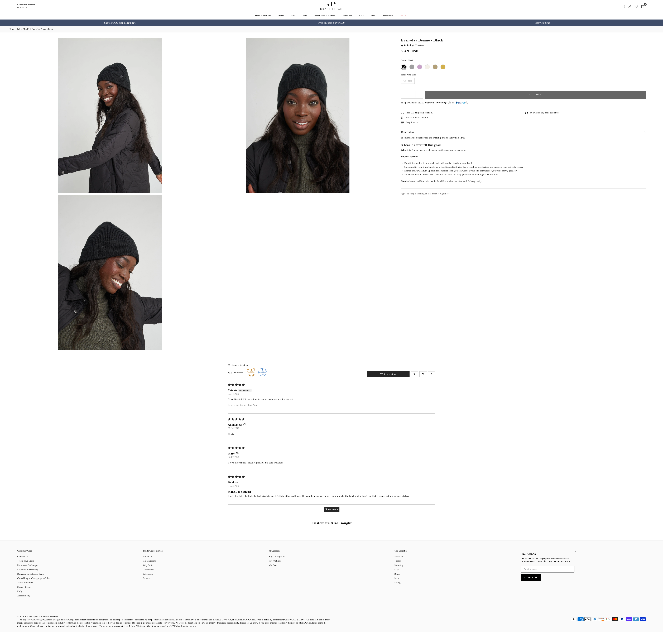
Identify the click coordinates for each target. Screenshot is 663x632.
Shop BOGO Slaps (120, 22)
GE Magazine (149, 560)
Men (373, 16)
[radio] (404, 67)
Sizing (397, 582)
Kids (361, 16)
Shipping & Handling (27, 569)
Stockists (398, 556)
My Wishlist (275, 560)
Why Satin (148, 565)
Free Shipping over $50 (331, 22)
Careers (146, 578)
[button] (643, 6)
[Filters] (423, 374)
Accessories (388, 16)
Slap (396, 569)
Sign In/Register (277, 556)
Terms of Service (25, 582)
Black (397, 574)
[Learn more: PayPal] (466, 103)
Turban (397, 560)
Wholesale (148, 574)
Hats (304, 16)
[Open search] (414, 374)
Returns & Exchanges (27, 565)
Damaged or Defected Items (30, 574)
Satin (396, 578)
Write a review (388, 374)
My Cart (273, 565)
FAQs (19, 591)
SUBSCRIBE (530, 577)
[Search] (623, 6)
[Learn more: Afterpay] (449, 103)
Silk (293, 16)
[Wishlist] (636, 6)
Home (12, 29)
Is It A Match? (23, 29)
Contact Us (22, 556)
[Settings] (630, 6)
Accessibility (23, 595)
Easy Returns (542, 22)
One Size (407, 80)
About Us (147, 556)
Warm (281, 16)
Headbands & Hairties (324, 16)
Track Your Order (25, 560)
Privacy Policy (24, 587)
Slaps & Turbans (263, 16)
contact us (22, 7)
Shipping (398, 565)
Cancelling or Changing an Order (33, 578)
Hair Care (347, 16)
